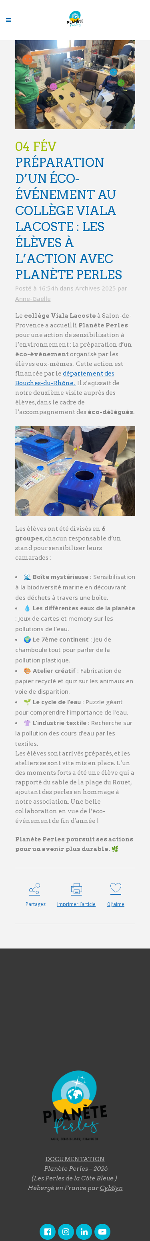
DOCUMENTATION (75, 1159)
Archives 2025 (95, 288)
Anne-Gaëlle (33, 299)
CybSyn (111, 1188)
